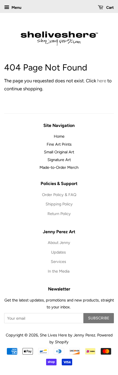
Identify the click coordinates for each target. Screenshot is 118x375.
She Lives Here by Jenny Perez (67, 335)
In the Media (59, 271)
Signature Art (59, 159)
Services (59, 261)
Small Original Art (59, 152)
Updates (59, 252)
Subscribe (98, 318)
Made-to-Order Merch (59, 167)
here (101, 80)
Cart (109, 7)
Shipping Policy (59, 204)
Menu (16, 7)
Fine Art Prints (59, 144)
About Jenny (59, 242)
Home (59, 136)
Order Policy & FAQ (59, 194)
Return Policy (59, 213)
